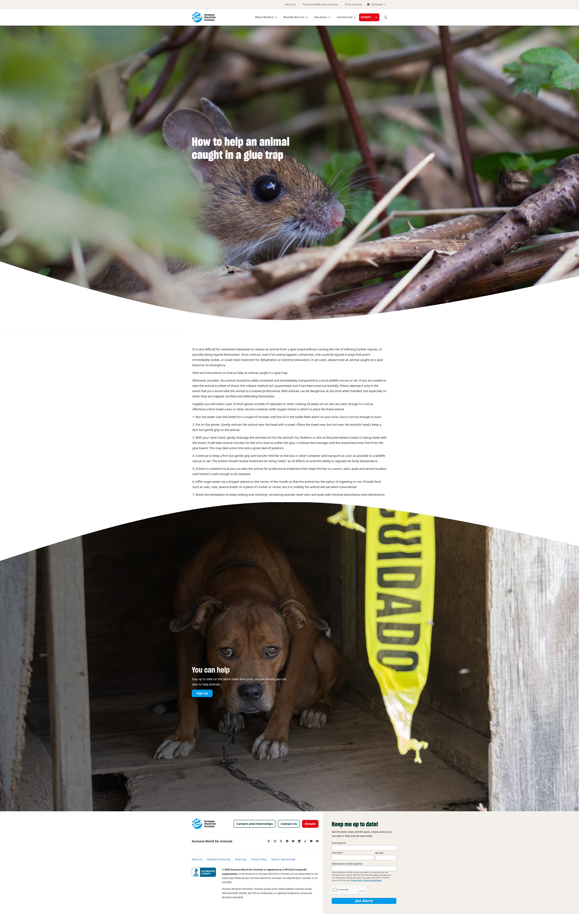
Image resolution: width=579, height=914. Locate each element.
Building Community (218, 859)
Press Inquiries (353, 4)
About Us (290, 4)
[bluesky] (293, 840)
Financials (240, 859)
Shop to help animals (283, 859)
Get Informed (344, 17)
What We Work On (293, 17)
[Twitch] (269, 840)
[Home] (204, 824)
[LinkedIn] (299, 840)
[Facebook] (287, 840)
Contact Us (289, 824)
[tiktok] (305, 840)
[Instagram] (275, 840)
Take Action (320, 17)
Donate (366, 17)
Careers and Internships (254, 824)
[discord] (317, 840)
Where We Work (264, 17)
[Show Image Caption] (576, 255)
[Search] (383, 17)
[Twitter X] (281, 840)
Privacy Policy (259, 859)
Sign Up (202, 693)
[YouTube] (311, 840)
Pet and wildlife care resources (320, 4)
